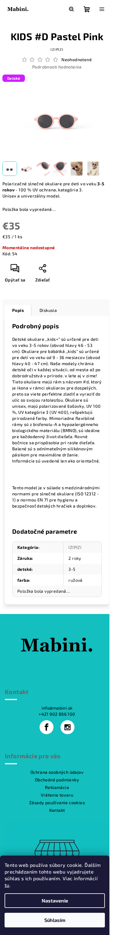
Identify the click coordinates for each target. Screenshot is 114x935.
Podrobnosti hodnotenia (57, 66)
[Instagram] (67, 727)
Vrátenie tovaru (57, 794)
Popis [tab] (18, 310)
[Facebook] (47, 727)
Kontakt (57, 810)
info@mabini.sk (57, 707)
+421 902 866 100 (57, 714)
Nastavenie (55, 900)
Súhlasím (54, 920)
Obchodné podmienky (57, 779)
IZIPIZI (57, 49)
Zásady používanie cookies (57, 802)
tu (7, 885)
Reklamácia (57, 787)
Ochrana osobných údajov (57, 772)
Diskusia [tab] (48, 310)
